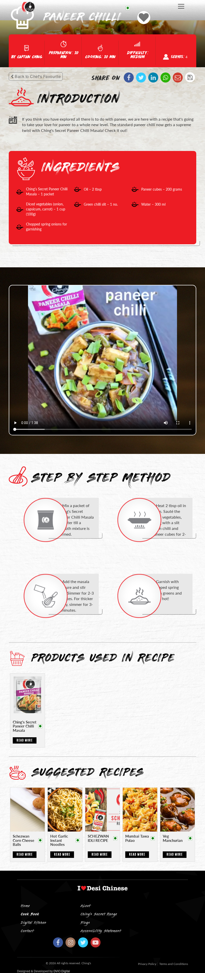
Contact (27, 931)
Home (25, 906)
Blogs (85, 923)
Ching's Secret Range (98, 914)
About (85, 906)
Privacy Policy (147, 963)
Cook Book (30, 914)
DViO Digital (62, 971)
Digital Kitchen (33, 923)
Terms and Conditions (173, 963)
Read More (24, 740)
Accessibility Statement (100, 931)
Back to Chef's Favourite (37, 76)
